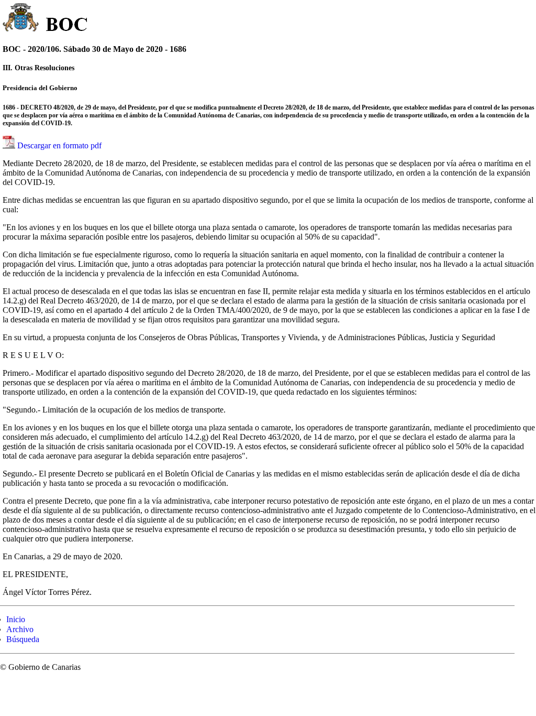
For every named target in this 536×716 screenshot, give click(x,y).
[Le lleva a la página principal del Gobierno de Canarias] (21, 19)
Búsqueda (22, 639)
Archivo (20, 629)
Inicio (15, 619)
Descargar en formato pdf (59, 145)
